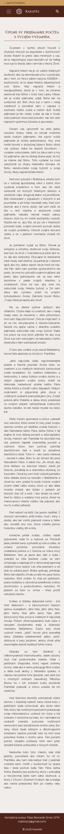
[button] (57, 11)
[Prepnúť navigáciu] (9, 11)
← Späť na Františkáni (14, 3)
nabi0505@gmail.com (32, 821)
